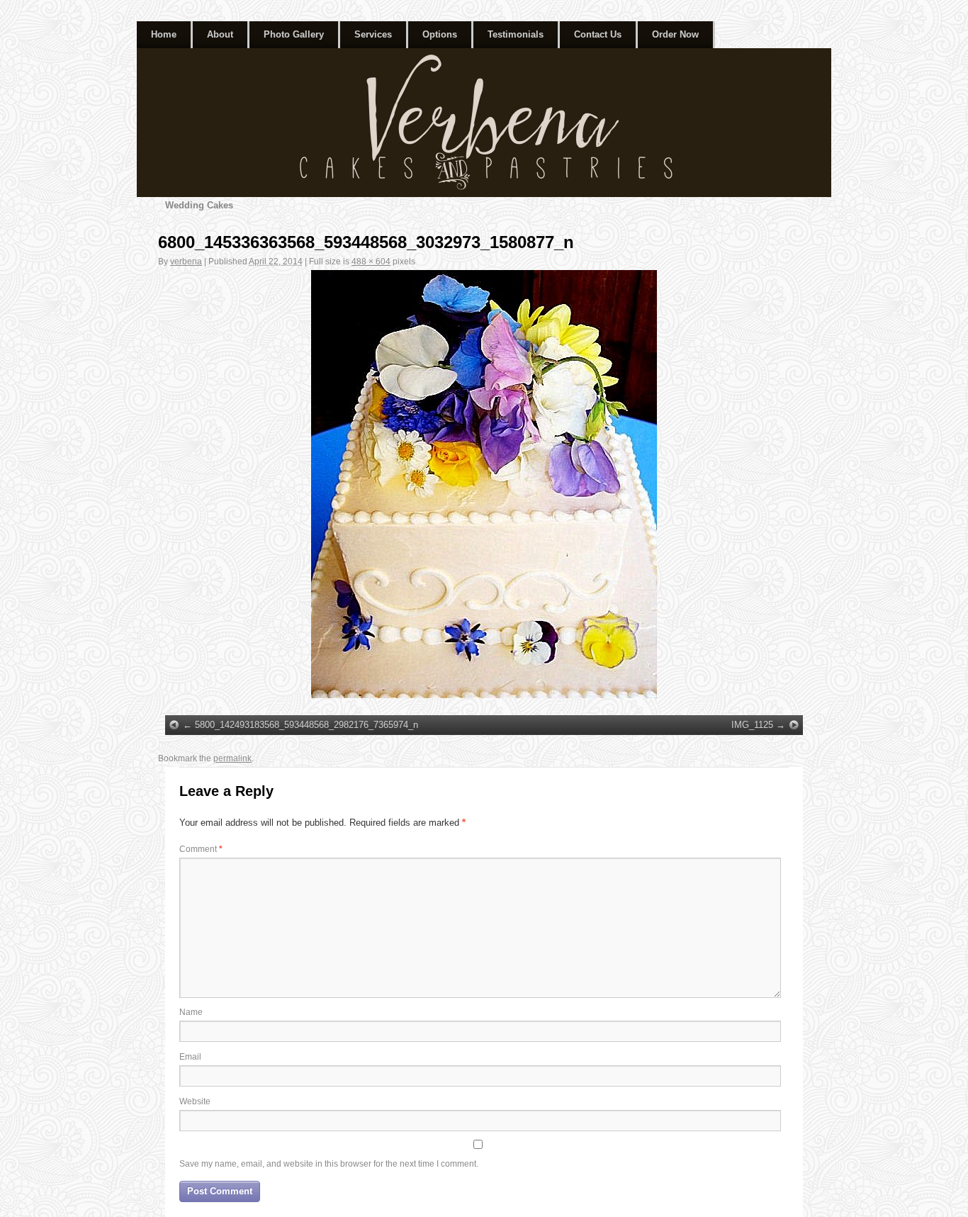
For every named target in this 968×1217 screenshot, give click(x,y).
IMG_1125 (752, 724)
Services (373, 34)
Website (194, 1101)
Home (163, 34)
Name (191, 1012)
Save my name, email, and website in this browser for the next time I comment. (328, 1164)
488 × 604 (370, 262)
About (220, 34)
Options (439, 34)
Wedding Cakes (199, 205)
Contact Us (597, 34)
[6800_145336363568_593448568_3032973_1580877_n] (484, 484)
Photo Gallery (294, 34)
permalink (232, 758)
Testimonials (516, 34)
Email (190, 1057)
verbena (186, 262)
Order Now (675, 34)
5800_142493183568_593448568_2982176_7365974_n (306, 724)
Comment (201, 849)
